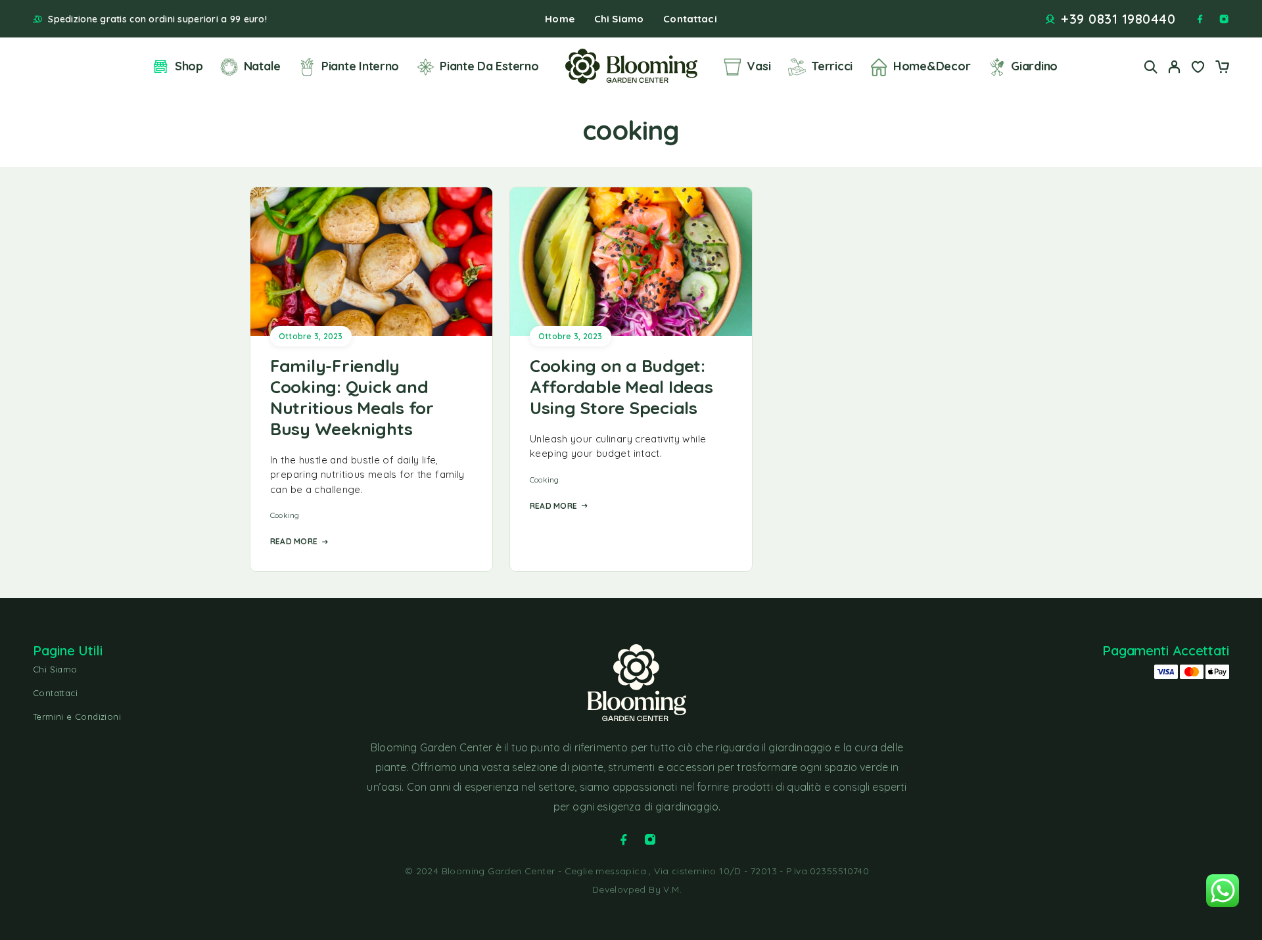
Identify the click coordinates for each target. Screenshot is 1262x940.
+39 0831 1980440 (1118, 19)
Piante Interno (360, 66)
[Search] (1151, 66)
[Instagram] (1224, 19)
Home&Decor (931, 66)
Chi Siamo (618, 18)
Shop (189, 66)
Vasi (758, 66)
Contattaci (690, 18)
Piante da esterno (489, 66)
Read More (293, 541)
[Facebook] (1200, 19)
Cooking (285, 515)
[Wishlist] (1198, 68)
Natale (262, 66)
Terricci (832, 66)
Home (559, 18)
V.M (671, 889)
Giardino (1034, 66)
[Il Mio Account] (1174, 66)
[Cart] (1222, 68)
